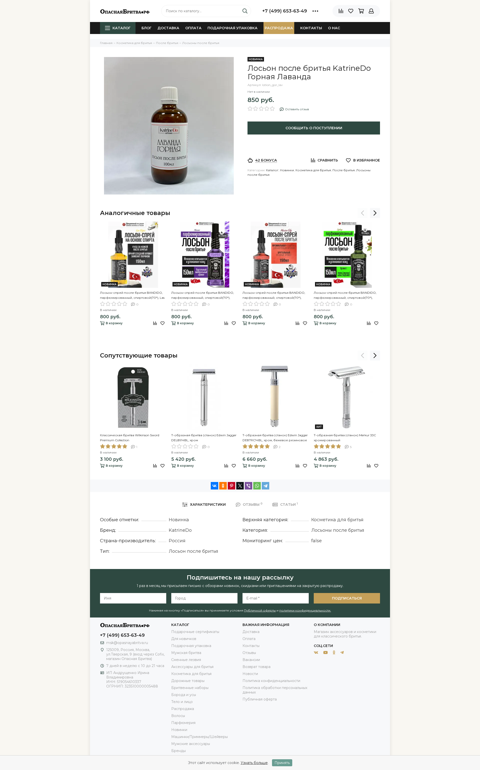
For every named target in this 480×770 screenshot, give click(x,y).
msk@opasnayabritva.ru (127, 642)
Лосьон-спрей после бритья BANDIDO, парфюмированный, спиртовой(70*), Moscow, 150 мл (202, 295)
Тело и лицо (182, 702)
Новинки (287, 170)
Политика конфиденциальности (271, 680)
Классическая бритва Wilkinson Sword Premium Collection (129, 437)
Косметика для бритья (313, 170)
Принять (282, 762)
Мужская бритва (186, 652)
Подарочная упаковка (233, 28)
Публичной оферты (260, 610)
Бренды (178, 750)
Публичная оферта (259, 699)
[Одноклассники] (223, 486)
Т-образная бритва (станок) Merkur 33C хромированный (345, 437)
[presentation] (363, 213)
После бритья (343, 170)
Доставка (168, 28)
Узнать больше (254, 762)
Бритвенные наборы (189, 688)
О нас (334, 28)
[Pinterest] (231, 486)
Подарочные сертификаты (195, 632)
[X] (240, 486)
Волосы (178, 716)
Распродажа (279, 28)
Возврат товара (256, 666)
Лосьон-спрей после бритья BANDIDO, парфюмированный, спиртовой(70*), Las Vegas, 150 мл (132, 295)
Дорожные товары (187, 680)
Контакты (311, 28)
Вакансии (251, 660)
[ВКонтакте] (214, 486)
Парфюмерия (183, 722)
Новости (250, 674)
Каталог (121, 28)
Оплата (193, 28)
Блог (147, 28)
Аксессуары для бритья (192, 666)
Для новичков (183, 638)
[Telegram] (265, 486)
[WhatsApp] (257, 486)
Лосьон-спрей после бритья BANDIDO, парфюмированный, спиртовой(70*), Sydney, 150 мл (345, 295)
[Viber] (248, 486)
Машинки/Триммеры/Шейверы (199, 736)
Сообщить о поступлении (314, 128)
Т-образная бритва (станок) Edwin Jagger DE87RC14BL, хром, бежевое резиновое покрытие (275, 438)
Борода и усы (183, 694)
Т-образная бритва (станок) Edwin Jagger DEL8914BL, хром (203, 437)
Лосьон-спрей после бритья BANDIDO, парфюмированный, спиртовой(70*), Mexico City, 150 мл (273, 295)
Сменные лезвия (186, 660)
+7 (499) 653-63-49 (284, 11)
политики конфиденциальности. (305, 610)
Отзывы (249, 652)
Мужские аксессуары (190, 744)
